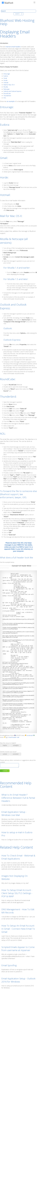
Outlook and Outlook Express (12, 91)
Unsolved (15, 754)
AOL (4, 98)
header (14, 737)
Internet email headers (13, 47)
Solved (5, 754)
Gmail (5, 78)
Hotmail (5, 83)
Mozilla (5, 87)
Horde (5, 80)
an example (11, 101)
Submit (5, 771)
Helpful (5, 745)
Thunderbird (7, 96)
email (10, 737)
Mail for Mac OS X (9, 85)
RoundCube (7, 93)
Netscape (6, 89)
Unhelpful (15, 745)
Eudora (5, 76)
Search (17, 14)
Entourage (6, 74)
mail (18, 737)
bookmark (29, 735)
